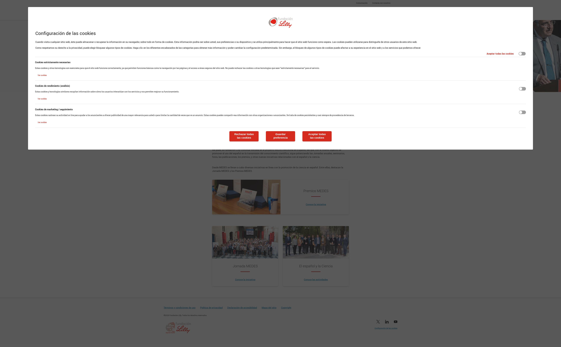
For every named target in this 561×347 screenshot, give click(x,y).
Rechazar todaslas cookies (244, 136)
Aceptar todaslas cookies (317, 136)
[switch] (522, 53)
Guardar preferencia (280, 136)
